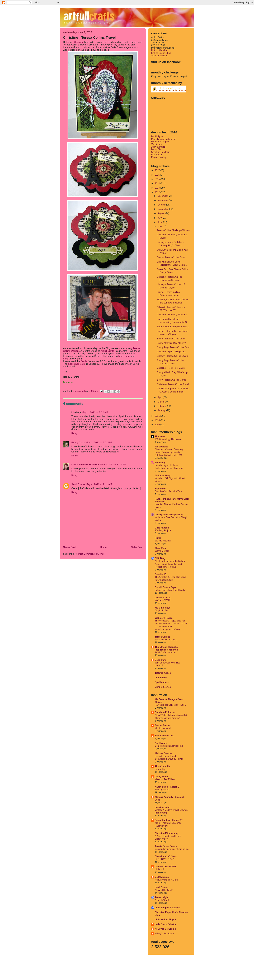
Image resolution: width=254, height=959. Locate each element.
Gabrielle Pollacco (165, 712)
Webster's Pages (163, 618)
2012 (157, 192)
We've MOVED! (163, 600)
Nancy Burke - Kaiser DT (168, 786)
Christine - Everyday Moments (172, 314)
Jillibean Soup (162, 475)
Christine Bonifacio (160, 152)
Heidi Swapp (161, 887)
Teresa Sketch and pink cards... (173, 326)
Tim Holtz (160, 436)
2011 (157, 416)
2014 (157, 183)
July (160, 218)
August (161, 213)
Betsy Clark (78, 442)
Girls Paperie (162, 527)
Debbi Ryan (157, 136)
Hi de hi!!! (159, 869)
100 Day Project (163, 530)
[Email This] (105, 391)
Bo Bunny (160, 462)
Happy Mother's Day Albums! (171, 343)
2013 (157, 187)
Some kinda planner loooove (169, 746)
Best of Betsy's (163, 725)
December (163, 196)
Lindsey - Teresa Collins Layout (172, 356)
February (162, 406)
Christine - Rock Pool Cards (171, 368)
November (163, 200)
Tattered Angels (163, 673)
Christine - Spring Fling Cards (171, 351)
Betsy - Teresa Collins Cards (171, 257)
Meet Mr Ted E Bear (165, 779)
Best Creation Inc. (164, 735)
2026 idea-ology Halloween (168, 439)
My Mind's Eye (162, 607)
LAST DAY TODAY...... (166, 859)
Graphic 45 (160, 574)
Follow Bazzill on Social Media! (170, 590)
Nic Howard (161, 743)
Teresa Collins (162, 636)
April (160, 397)
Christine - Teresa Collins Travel (173, 384)
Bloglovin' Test (162, 610)
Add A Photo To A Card (166, 880)
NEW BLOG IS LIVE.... (166, 639)
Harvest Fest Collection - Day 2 (170, 705)
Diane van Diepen (160, 141)
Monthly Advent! (163, 728)
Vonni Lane (156, 144)
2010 (157, 420)
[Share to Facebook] (115, 391)
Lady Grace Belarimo (166, 924)
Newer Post (69, 547)
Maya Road (161, 548)
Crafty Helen (161, 776)
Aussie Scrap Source (166, 846)
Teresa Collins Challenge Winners (173, 230)
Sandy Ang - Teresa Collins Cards (174, 347)
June (160, 222)
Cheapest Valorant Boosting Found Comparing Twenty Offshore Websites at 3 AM (169, 452)
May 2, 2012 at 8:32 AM (95, 412)
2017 (157, 170)
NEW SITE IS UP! (164, 890)
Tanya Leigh (161, 897)
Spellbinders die (77, 364)
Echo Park (160, 660)
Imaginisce (161, 677)
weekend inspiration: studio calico (172, 849)
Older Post (137, 547)
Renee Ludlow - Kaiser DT (168, 820)
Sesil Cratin (78, 484)
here (120, 356)
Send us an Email (160, 55)
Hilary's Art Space (164, 933)
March (161, 401)
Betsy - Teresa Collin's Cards (171, 379)
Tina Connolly (162, 766)
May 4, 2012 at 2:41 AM (99, 484)
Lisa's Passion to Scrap (85, 464)
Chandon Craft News (166, 856)
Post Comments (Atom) (91, 554)
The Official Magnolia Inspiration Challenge (166, 648)
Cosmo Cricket (163, 597)
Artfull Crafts (107, 351)
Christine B (80, 391)
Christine (79, 42)
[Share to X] (112, 391)
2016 (157, 175)
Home (103, 547)
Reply (74, 433)
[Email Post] (101, 391)
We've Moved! (162, 551)
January (162, 410)
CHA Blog (160, 558)
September (163, 209)
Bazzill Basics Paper (166, 587)
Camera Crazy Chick (165, 866)
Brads (83, 361)
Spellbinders (161, 682)
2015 (157, 179)
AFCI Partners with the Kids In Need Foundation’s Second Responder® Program (170, 564)
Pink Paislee (161, 446)
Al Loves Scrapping (165, 929)
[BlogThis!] (108, 391)
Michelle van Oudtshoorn (163, 139)
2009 (157, 424)
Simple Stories (163, 687)
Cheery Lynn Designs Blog (169, 514)
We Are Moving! (163, 541)
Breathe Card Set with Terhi (168, 491)
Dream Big (160, 769)
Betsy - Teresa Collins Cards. (171, 338)
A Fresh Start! (162, 900)
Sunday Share (162, 789)
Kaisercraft (160, 488)
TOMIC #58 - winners (165, 652)
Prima (158, 538)
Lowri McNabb (162, 807)
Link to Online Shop (161, 53)
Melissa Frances (163, 753)
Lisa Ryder (156, 154)
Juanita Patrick (158, 147)
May (160, 226)
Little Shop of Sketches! (167, 907)
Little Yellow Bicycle (165, 919)
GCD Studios (162, 877)
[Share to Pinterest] (118, 391)
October (162, 204)
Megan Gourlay (158, 157)
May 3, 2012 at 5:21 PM (113, 464)
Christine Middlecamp (166, 833)
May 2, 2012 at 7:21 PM (99, 442)
